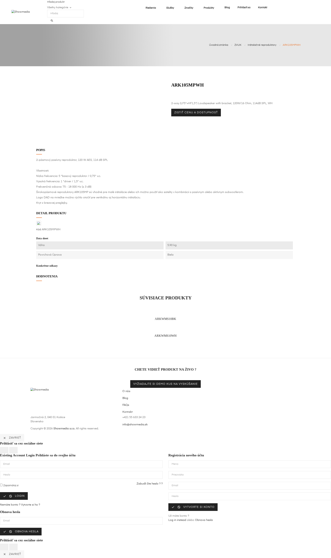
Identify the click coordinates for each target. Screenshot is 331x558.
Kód (38, 229)
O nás (126, 391)
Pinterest (181, 95)
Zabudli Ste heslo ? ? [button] (150, 483)
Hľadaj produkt (56, 2)
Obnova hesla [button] (204, 520)
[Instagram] (230, 420)
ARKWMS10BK (165, 318)
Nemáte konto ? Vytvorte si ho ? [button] (20, 504)
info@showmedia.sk (135, 424)
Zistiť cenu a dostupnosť (196, 112)
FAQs (125, 405)
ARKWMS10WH (165, 335)
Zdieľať (172, 95)
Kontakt (127, 412)
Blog (125, 398)
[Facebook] (217, 420)
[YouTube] (224, 420)
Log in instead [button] (177, 520)
